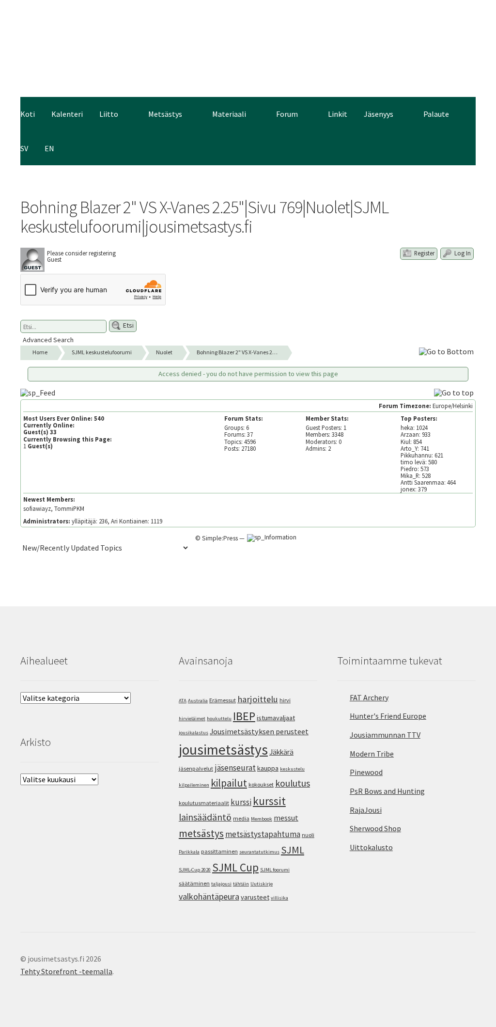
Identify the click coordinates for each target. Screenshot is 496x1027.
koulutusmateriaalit (204, 802)
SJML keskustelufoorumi (102, 352)
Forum (287, 114)
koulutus (292, 783)
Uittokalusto (371, 847)
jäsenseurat (235, 767)
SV (24, 148)
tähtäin (241, 884)
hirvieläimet (192, 718)
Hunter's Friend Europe (388, 716)
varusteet (255, 897)
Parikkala (189, 852)
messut (286, 817)
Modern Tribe (372, 753)
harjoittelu (257, 699)
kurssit (269, 801)
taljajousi (221, 884)
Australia (198, 700)
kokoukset (261, 784)
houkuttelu (219, 718)
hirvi (285, 700)
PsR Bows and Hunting (387, 791)
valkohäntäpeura (209, 896)
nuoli (308, 834)
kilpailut (229, 783)
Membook (261, 819)
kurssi (241, 802)
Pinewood (366, 772)
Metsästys (165, 114)
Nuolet (164, 352)
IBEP (244, 716)
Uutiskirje (261, 884)
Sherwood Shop (375, 828)
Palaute (436, 114)
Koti (27, 114)
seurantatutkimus (259, 852)
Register (423, 253)
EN (49, 148)
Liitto (108, 114)
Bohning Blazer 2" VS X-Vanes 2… (237, 352)
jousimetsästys (223, 749)
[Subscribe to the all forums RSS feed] (38, 392)
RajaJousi (366, 810)
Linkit (337, 114)
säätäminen (194, 883)
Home (39, 352)
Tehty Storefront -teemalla (66, 971)
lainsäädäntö (205, 817)
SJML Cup (235, 867)
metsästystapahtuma (262, 834)
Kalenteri (67, 114)
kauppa (268, 768)
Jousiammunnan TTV (385, 735)
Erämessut (222, 700)
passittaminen (219, 851)
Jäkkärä (281, 752)
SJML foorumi (275, 870)
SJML (292, 849)
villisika (279, 898)
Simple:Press (220, 538)
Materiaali (229, 114)
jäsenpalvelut (196, 768)
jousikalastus (193, 732)
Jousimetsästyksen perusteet (259, 731)
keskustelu (292, 769)
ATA (182, 700)
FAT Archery (369, 697)
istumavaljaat (276, 717)
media (241, 818)
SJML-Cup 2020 (195, 870)
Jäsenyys (378, 114)
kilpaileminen (194, 785)
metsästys (201, 833)
